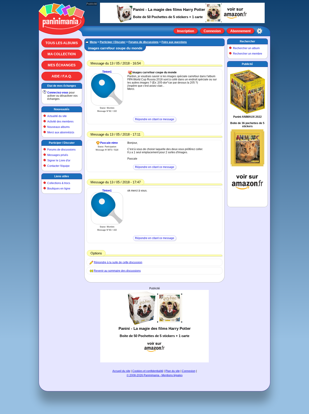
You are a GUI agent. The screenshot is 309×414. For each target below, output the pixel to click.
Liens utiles (61, 176)
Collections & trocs (58, 183)
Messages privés (57, 155)
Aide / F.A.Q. (62, 76)
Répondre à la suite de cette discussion (118, 262)
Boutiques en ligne (58, 188)
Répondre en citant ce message (154, 119)
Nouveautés (61, 109)
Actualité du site (57, 116)
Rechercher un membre (247, 53)
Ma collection (62, 54)
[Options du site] (259, 31)
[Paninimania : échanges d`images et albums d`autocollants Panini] (61, 29)
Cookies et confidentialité (147, 371)
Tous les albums (61, 43)
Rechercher (247, 41)
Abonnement (240, 31)
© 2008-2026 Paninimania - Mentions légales (155, 375)
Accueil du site (121, 371)
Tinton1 (107, 71)
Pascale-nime (109, 142)
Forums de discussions (61, 149)
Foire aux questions (174, 42)
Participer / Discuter (62, 142)
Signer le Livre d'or (58, 160)
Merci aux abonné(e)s (60, 132)
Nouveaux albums (58, 127)
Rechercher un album (246, 48)
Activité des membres (60, 121)
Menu (93, 42)
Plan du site (172, 371)
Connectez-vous (57, 92)
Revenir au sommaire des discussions (117, 270)
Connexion (212, 31)
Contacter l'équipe (58, 166)
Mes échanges (62, 65)
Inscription (185, 31)
